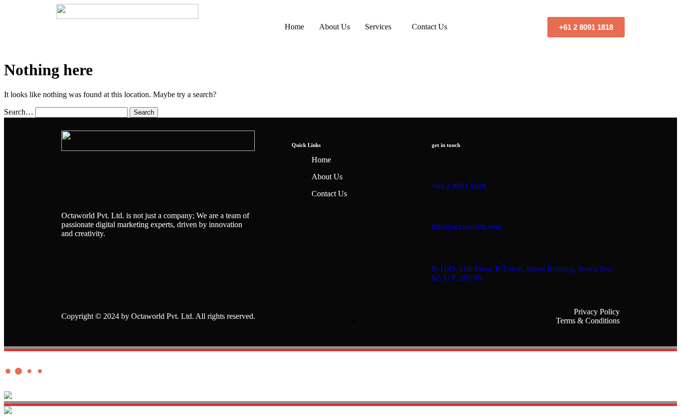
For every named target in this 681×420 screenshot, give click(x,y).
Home (294, 26)
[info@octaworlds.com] (436, 202)
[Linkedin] (169, 268)
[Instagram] (105, 268)
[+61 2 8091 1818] (436, 161)
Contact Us (429, 26)
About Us (334, 26)
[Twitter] (137, 268)
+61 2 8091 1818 (459, 186)
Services (378, 26)
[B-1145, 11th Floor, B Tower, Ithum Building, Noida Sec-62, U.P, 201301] (436, 244)
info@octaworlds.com (467, 226)
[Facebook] (73, 268)
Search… (18, 112)
